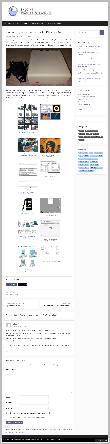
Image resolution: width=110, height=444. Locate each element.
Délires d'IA (82, 136)
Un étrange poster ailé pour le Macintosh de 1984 (50, 156)
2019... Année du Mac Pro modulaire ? (28, 133)
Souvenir (82, 139)
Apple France (84, 167)
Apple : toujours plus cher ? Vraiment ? (27, 237)
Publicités (89, 136)
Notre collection (37, 23)
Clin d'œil (89, 133)
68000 (86, 152)
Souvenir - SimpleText (50, 122)
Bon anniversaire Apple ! (86, 58)
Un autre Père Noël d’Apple (87, 70)
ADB (81, 155)
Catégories (8, 23)
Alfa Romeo (94, 158)
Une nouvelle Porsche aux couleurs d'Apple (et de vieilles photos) (28, 154)
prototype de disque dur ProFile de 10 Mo (27, 45)
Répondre (9, 352)
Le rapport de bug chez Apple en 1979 (27, 193)
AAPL (91, 152)
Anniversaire (89, 130)
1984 (81, 152)
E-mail (9, 403)
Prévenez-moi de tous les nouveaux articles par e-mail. (27, 417)
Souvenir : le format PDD (50, 215)
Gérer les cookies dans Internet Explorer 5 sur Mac (50, 175)
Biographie (82, 133)
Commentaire (11, 369)
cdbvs (15, 324)
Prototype (16, 294)
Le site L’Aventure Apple (56, 23)
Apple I (93, 167)
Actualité (81, 130)
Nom (8, 397)
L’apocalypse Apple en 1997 (87, 61)
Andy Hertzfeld (84, 161)
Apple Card (94, 161)
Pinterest (81, 109)
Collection (96, 133)
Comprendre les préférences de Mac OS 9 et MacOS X (50, 240)
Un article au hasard (85, 94)
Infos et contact (22, 23)
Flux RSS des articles (85, 104)
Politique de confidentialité (55, 439)
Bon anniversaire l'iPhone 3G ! (28, 213)
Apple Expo (94, 164)
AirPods (93, 155)
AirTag (81, 158)
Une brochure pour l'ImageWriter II (50, 261)
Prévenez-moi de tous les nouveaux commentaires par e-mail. (29, 413)
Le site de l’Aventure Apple (87, 96)
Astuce (96, 130)
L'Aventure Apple (26, 36)
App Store (90, 170)
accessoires (98, 152)
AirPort (100, 155)
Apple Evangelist (84, 164)
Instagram (92, 107)
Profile (10, 294)
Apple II (99, 167)
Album (87, 158)
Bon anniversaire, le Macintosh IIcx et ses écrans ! (28, 270)
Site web (9, 408)
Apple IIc (82, 170)
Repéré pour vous (14, 292)
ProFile (67, 90)
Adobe (86, 155)
